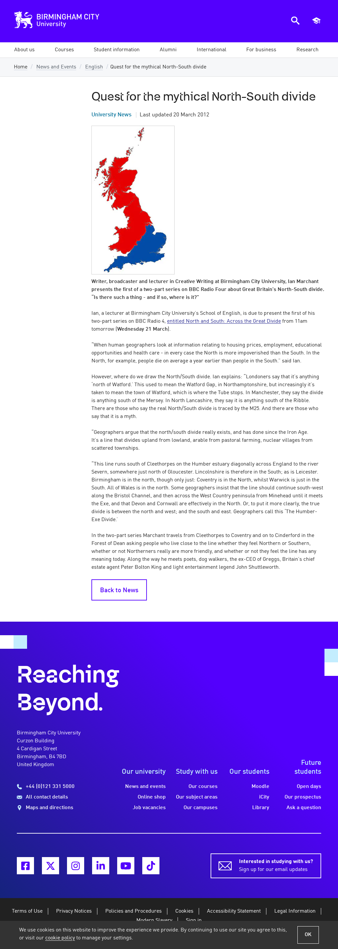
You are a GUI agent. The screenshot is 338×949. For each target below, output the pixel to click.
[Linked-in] (100, 865)
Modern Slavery (154, 920)
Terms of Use (27, 911)
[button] (24, 50)
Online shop (152, 797)
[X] (50, 865)
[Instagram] (75, 865)
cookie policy (60, 938)
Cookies (184, 911)
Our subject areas (197, 797)
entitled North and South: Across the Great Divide (224, 321)
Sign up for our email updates (276, 865)
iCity (264, 797)
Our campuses (201, 807)
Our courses (203, 786)
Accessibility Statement (234, 911)
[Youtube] (125, 865)
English (94, 67)
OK (308, 934)
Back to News (119, 590)
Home (20, 67)
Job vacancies (149, 807)
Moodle (260, 786)
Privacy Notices (74, 911)
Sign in (194, 920)
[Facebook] (25, 865)
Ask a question (304, 807)
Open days (309, 786)
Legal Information (295, 911)
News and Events (56, 67)
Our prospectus (303, 797)
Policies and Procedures (133, 911)
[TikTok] (150, 865)
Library (260, 807)
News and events (145, 786)
